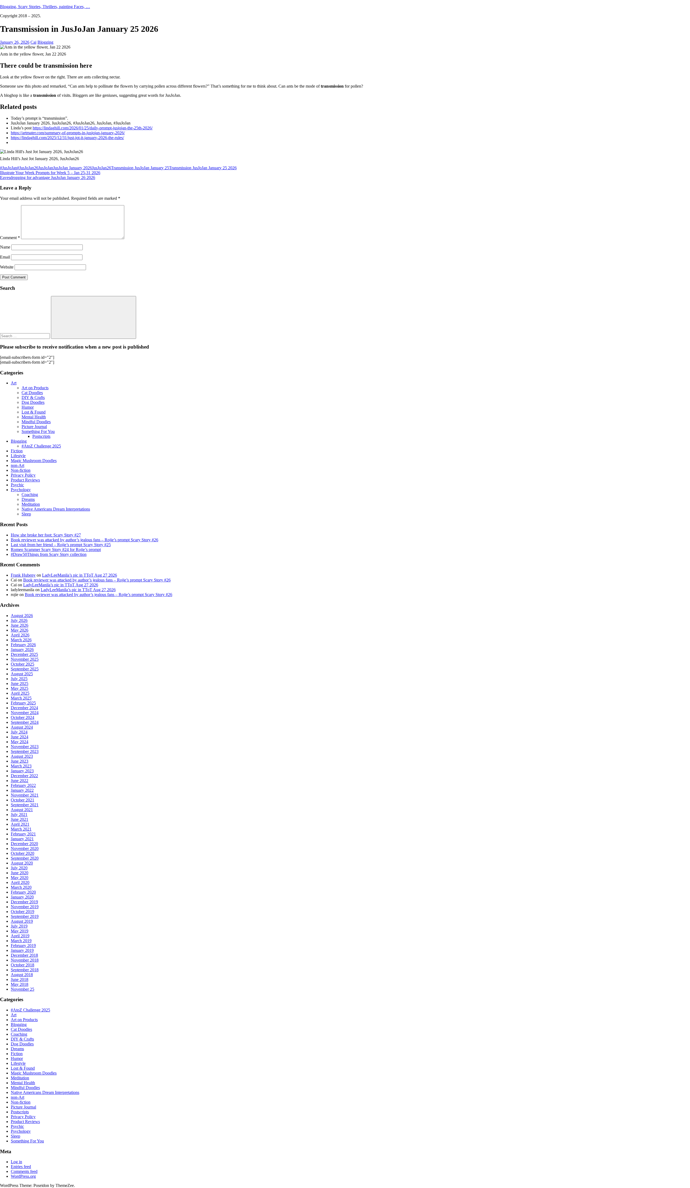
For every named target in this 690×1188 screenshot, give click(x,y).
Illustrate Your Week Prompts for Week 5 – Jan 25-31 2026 (50, 172)
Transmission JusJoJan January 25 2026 (203, 168)
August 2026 (22, 615)
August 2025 (22, 674)
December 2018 (24, 955)
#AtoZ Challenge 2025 (41, 446)
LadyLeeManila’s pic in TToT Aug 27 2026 (79, 575)
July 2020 (19, 868)
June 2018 (19, 979)
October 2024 (22, 717)
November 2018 (25, 960)
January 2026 (22, 649)
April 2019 (20, 936)
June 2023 (19, 761)
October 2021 (22, 800)
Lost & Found (34, 412)
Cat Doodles (32, 392)
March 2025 (21, 698)
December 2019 (24, 902)
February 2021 (23, 834)
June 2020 (19, 872)
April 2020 (20, 882)
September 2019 (25, 916)
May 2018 (19, 984)
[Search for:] (25, 335)
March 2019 (21, 940)
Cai (33, 42)
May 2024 (19, 741)
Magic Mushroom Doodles (34, 460)
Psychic (17, 485)
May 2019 (19, 931)
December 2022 (24, 775)
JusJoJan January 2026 (72, 168)
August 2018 (22, 974)
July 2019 (19, 926)
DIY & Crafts (33, 397)
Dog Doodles (33, 402)
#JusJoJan (8, 168)
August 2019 (22, 921)
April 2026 (20, 635)
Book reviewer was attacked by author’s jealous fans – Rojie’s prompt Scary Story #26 (84, 540)
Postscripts (41, 436)
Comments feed (24, 1171)
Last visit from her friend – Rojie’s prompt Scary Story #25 (61, 544)
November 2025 (25, 659)
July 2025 (19, 678)
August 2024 (22, 727)
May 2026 (19, 630)
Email (5, 257)
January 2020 (22, 897)
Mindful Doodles (36, 421)
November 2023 (25, 746)
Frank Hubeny (23, 575)
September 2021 (25, 805)
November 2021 (25, 795)
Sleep (26, 514)
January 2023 (22, 771)
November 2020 (25, 848)
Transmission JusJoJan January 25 (140, 168)
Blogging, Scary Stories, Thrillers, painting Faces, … (45, 6)
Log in (16, 1161)
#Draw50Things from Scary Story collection (49, 554)
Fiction (17, 451)
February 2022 (23, 785)
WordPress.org (23, 1176)
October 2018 (22, 965)
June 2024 (19, 737)
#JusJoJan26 (27, 168)
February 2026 (23, 644)
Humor (28, 407)
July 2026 (19, 620)
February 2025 (23, 703)
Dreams (28, 499)
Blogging (45, 42)
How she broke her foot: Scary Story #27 (46, 535)
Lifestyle (18, 455)
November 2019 (25, 906)
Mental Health (34, 417)
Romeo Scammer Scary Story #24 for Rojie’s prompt (56, 549)
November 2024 (25, 712)
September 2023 (25, 751)
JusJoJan (45, 168)
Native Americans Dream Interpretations (56, 509)
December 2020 (24, 843)
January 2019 (22, 950)
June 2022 (19, 780)
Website (6, 267)
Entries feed (21, 1166)
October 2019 (22, 911)
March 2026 (21, 640)
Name (5, 247)
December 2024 (24, 707)
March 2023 (21, 766)
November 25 (22, 989)
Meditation (31, 504)
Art (13, 383)
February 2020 (23, 892)
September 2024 (25, 722)
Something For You (38, 431)
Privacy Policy (23, 475)
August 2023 (22, 756)
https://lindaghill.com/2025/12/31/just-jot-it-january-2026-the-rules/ (67, 137)
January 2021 (22, 838)
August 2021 (22, 809)
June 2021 (19, 819)
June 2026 (19, 625)
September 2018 (25, 969)
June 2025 (19, 683)
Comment (10, 237)
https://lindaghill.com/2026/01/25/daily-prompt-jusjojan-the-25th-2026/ (93, 128)
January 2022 (22, 790)
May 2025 (19, 688)
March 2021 (21, 829)
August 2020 (22, 863)
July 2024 (19, 732)
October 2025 (22, 664)
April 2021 (20, 824)
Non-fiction (20, 470)
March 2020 (21, 887)
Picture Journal (34, 426)
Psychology (21, 489)
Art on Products (35, 387)
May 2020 (19, 877)
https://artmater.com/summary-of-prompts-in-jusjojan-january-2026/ (68, 132)
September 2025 (25, 669)
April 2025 (20, 693)
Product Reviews (25, 480)
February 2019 (23, 945)
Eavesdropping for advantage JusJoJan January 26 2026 (47, 177)
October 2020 (22, 853)
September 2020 (25, 858)
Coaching (30, 494)
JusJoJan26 (101, 168)
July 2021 (19, 814)
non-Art (17, 465)
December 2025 (24, 654)
